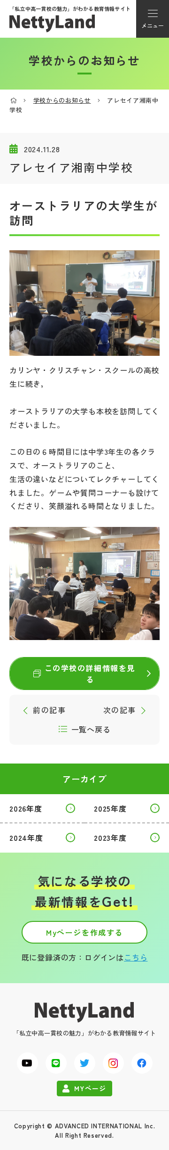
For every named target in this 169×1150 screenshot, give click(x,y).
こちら (135, 957)
